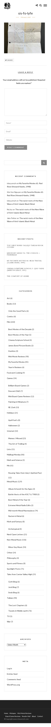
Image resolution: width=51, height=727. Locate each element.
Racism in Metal (14, 516)
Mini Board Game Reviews (19, 396)
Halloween (12, 425)
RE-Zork (11, 407)
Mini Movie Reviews (16, 356)
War (8, 621)
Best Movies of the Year (18, 335)
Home (6, 713)
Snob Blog (12, 592)
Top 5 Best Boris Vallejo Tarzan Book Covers (25, 246)
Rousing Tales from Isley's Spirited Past (25, 473)
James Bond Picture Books (19, 345)
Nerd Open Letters (15, 534)
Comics (10, 316)
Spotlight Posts (13, 569)
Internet (10, 431)
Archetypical (13, 529)
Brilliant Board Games (17, 385)
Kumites (12, 351)
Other (9, 552)
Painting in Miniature (17, 402)
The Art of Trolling (16, 444)
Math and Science (14, 460)
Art (8, 298)
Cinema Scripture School (18, 340)
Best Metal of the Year (17, 500)
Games (10, 378)
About (34, 716)
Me (8, 465)
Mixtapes (13, 713)
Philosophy (11, 558)
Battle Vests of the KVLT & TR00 (22, 494)
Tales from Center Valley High (19, 574)
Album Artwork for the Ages (20, 489)
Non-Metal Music (14, 540)
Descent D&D (14, 391)
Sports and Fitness (15, 563)
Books (9, 304)
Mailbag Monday (14, 454)
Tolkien (10, 598)
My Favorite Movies (16, 362)
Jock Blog (12, 587)
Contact (40, 716)
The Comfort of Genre (18, 276)
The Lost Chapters (16, 605)
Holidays (10, 413)
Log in (9, 668)
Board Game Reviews (13, 716)
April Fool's (13, 420)
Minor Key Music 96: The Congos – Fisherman (23, 254)
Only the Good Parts (17, 311)
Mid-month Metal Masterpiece (21, 510)
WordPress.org (13, 685)
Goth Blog (12, 582)
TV (8, 616)
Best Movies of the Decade (19, 329)
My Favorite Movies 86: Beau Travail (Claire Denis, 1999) (24, 261)
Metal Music (12, 481)
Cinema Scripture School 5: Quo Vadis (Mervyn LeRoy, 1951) (25, 269)
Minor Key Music (15, 547)
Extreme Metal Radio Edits (19, 505)
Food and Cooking (14, 373)
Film (8, 322)
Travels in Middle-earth (18, 611)
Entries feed (12, 674)
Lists (9, 449)
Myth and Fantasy (14, 521)
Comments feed (14, 679)
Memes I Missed (15, 438)
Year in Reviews (15, 367)
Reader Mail (26, 716)
